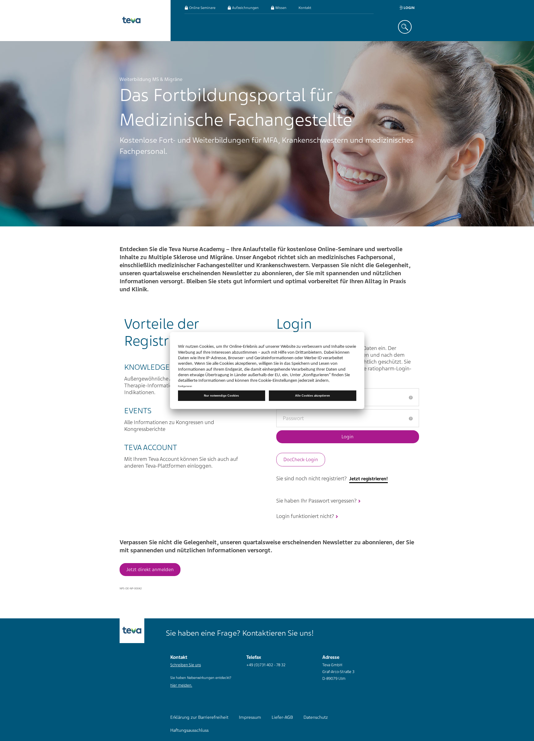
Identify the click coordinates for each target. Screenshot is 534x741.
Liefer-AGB (282, 717)
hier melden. (181, 685)
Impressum (250, 717)
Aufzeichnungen (245, 8)
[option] (267, 133)
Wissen (280, 8)
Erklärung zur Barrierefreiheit (199, 717)
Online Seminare (201, 8)
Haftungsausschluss (189, 730)
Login (408, 8)
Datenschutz (315, 717)
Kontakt (305, 8)
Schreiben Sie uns (185, 665)
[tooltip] (410, 397)
